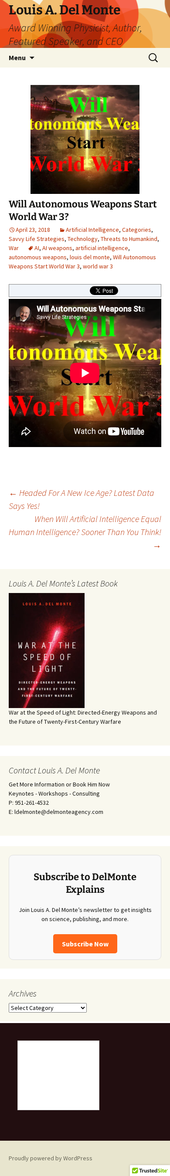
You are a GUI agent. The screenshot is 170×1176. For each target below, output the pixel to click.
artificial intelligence (101, 248)
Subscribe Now (85, 943)
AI (36, 248)
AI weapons (57, 248)
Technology (83, 239)
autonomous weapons (38, 257)
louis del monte (90, 257)
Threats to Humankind (129, 239)
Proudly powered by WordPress (50, 1158)
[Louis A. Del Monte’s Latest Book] (47, 650)
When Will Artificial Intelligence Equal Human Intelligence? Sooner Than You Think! (85, 531)
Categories (136, 230)
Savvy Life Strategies (37, 239)
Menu (17, 57)
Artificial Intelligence (92, 230)
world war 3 (98, 266)
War (14, 248)
